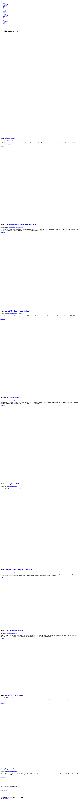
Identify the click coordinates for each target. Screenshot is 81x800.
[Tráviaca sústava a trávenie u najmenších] (38, 566)
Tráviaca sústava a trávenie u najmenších (18, 569)
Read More (3, 146)
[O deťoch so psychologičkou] (26, 627)
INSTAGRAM (4, 790)
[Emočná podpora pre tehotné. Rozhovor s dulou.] (38, 221)
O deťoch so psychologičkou (14, 630)
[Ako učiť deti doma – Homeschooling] (38, 308)
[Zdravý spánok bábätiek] (38, 481)
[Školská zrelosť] (38, 135)
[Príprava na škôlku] (32, 766)
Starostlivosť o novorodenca (14, 695)
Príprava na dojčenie (12, 397)
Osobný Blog (20, 140)
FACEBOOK (3, 793)
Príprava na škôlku (11, 769)
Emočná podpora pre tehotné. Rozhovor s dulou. (21, 224)
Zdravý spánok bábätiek (12, 484)
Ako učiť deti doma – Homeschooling (17, 311)
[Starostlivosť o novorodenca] (27, 692)
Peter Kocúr (5, 798)
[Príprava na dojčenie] (38, 394)
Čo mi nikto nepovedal (13, 140)
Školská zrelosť (10, 138)
